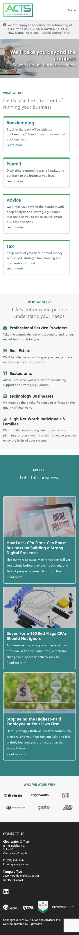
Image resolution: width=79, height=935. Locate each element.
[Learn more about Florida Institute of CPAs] (28, 907)
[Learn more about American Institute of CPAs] (10, 907)
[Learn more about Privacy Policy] (63, 907)
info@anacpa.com (18, 864)
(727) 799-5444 (16, 860)
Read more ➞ (39, 576)
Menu (72, 10)
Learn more (29, 144)
